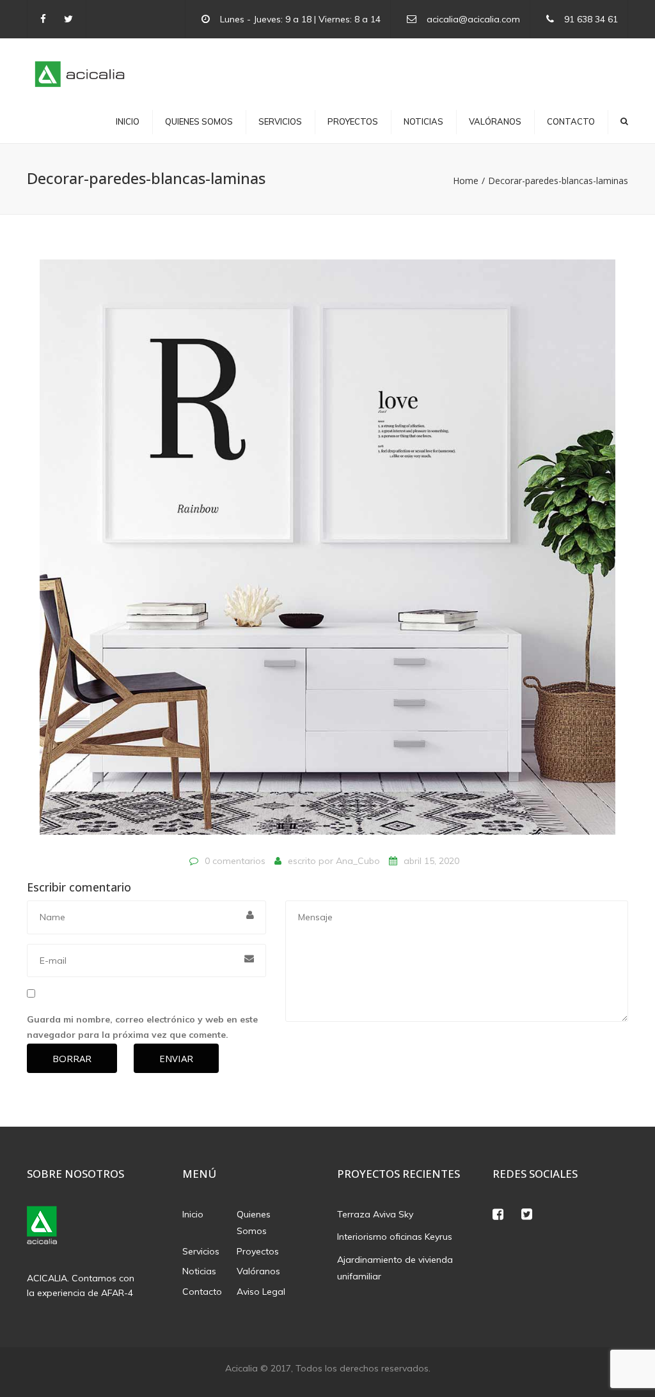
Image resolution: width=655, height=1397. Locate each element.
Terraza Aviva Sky (375, 1214)
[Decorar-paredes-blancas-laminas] (327, 553)
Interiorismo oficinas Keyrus (394, 1236)
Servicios (280, 121)
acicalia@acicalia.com (473, 19)
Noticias (423, 121)
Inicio (127, 121)
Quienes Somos (199, 121)
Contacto (571, 121)
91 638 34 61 (591, 19)
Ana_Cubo (358, 861)
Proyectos (353, 121)
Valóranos (495, 121)
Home (465, 180)
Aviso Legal (261, 1291)
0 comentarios (235, 861)
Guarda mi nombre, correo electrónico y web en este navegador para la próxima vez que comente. (142, 1027)
